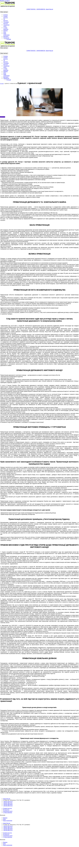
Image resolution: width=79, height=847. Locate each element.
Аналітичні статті (6, 25)
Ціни (4, 32)
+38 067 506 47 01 (7, 803)
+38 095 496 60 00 (7, 804)
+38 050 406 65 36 (7, 805)
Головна (5, 14)
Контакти (5, 36)
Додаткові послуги (6, 22)
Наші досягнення (6, 34)
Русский (8, 39)
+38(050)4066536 (40, 9)
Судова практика (5, 28)
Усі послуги (5, 19)
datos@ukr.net (49, 9)
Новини (5, 30)
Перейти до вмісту (5, 0)
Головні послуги (5, 17)
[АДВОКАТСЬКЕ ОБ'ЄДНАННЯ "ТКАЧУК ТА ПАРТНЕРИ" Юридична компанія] (7, 6)
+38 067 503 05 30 (7, 801)
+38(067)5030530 (31, 9)
